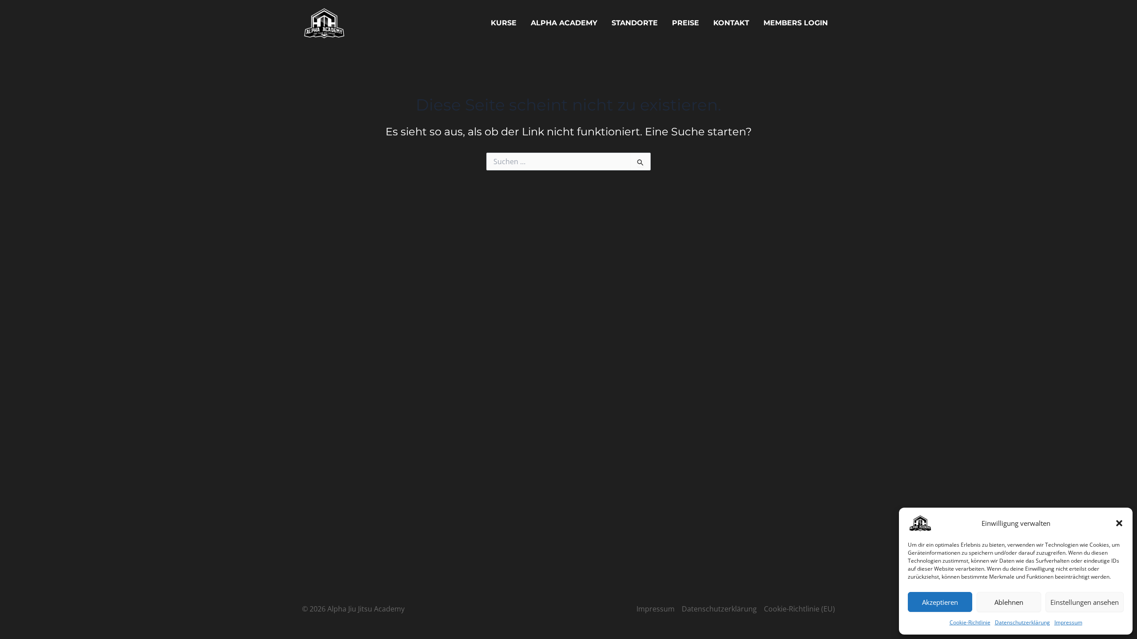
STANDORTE (635, 23)
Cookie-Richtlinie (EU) (799, 609)
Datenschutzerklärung (1022, 622)
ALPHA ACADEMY (564, 23)
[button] (1119, 523)
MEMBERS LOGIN (795, 23)
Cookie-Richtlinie (970, 622)
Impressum (1068, 622)
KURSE (504, 23)
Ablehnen (1008, 602)
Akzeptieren (940, 602)
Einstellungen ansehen (1084, 602)
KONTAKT (731, 23)
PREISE (685, 23)
